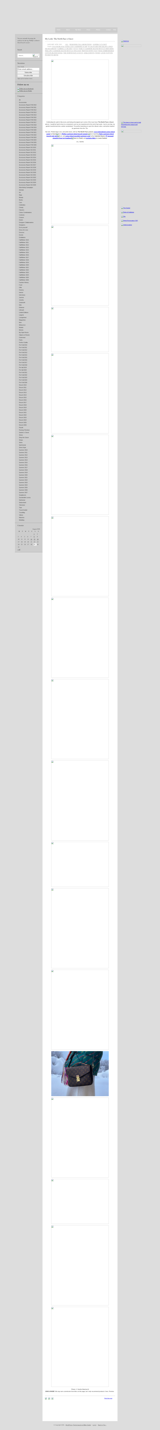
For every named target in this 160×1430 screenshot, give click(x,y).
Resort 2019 (22, 407)
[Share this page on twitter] (53, 1399)
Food (20, 285)
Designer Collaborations (26, 222)
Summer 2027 (23, 492)
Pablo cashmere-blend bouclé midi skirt (96, 49)
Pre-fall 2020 (23, 370)
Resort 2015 (22, 397)
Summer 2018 (23, 470)
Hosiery (21, 290)
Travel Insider (23, 510)
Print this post (108, 1398)
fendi (97, 53)
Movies (21, 330)
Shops (21, 440)
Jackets (21, 297)
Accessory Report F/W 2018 (27, 125)
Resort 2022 (22, 415)
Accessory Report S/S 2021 (27, 175)
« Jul (19, 549)
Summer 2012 (23, 455)
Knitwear (21, 307)
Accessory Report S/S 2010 (27, 147)
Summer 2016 (23, 465)
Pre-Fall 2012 (23, 350)
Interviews (22, 295)
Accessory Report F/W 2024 (27, 140)
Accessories (23, 102)
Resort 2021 (22, 412)
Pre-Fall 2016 (23, 360)
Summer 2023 (23, 482)
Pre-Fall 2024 (23, 380)
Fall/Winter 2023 (24, 272)
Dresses (21, 232)
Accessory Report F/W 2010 (27, 105)
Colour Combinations (25, 212)
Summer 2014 (23, 460)
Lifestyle (21, 310)
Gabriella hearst (64, 49)
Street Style (22, 447)
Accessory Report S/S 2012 (27, 152)
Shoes (21, 435)
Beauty (21, 197)
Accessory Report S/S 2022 (27, 177)
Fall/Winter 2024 (24, 275)
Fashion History (24, 282)
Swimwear (22, 500)
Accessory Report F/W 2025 (27, 142)
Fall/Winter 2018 (24, 260)
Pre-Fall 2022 (23, 375)
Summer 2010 (23, 450)
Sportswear (22, 445)
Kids (20, 305)
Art (20, 192)
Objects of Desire (24, 335)
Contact (108, 30)
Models (21, 327)
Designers (22, 225)
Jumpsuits (22, 302)
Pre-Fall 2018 (23, 365)
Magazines (22, 320)
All (19, 100)
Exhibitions (22, 237)
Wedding (21, 520)
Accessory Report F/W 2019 (27, 127)
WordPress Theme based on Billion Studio (78, 1425)
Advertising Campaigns (26, 187)
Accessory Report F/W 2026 (27, 145)
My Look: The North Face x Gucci (59, 38)
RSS (114, 30)
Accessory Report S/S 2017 (27, 165)
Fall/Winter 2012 (24, 245)
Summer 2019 (23, 472)
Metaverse (22, 325)
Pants (20, 340)
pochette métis (51, 55)
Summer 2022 (23, 480)
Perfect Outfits (23, 342)
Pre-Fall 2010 (23, 345)
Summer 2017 (23, 467)
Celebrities (22, 205)
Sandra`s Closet (24, 432)
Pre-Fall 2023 (23, 377)
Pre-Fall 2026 (23, 382)
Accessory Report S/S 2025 (27, 185)
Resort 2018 (22, 405)
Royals (21, 427)
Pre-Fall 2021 (23, 372)
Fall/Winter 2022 (24, 270)
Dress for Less (23, 230)
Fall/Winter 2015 (24, 252)
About (68, 30)
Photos (98, 30)
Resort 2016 (22, 400)
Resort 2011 (22, 387)
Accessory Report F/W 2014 (27, 115)
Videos (21, 515)
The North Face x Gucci (73, 53)
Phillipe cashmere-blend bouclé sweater (63, 51)
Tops (20, 507)
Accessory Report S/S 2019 (27, 170)
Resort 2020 (22, 410)
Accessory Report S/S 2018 (27, 167)
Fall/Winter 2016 (24, 255)
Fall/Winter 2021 (24, 267)
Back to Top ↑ (102, 1425)
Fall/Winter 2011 (24, 242)
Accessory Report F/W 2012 (27, 110)
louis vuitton (107, 53)
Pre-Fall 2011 (23, 347)
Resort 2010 (22, 385)
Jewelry (21, 300)
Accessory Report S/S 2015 (27, 160)
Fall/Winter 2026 (24, 280)
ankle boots (89, 53)
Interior (21, 292)
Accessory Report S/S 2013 (27, 155)
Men (20, 322)
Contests (21, 215)
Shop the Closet (24, 437)
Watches (21, 517)
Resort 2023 (22, 417)
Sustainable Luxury (25, 497)
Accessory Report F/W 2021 (27, 132)
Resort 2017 (22, 402)
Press (88, 30)
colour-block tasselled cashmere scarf (77, 136)
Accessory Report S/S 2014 (27, 157)
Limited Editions (23, 312)
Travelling (22, 512)
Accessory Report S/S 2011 (27, 150)
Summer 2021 (23, 477)
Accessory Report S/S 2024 (27, 182)
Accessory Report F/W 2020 (27, 130)
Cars (20, 202)
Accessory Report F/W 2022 (27, 135)
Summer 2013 (23, 457)
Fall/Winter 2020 (24, 265)
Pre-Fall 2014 (23, 355)
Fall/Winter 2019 (24, 262)
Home (58, 30)
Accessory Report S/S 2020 (27, 172)
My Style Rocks (24, 332)
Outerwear (22, 337)
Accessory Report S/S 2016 (27, 162)
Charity (21, 207)
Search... (21, 55)
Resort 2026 (22, 425)
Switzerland (22, 502)
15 (34, 539)
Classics (21, 210)
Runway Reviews (24, 430)
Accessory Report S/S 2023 (27, 180)
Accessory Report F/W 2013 (27, 112)
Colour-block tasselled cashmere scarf (69, 47)
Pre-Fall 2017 (23, 362)
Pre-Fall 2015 (23, 357)
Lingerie (21, 315)
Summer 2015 (23, 462)
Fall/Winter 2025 (24, 277)
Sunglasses (22, 495)
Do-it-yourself (23, 227)
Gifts (20, 287)
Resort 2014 (22, 395)
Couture (21, 217)
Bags (20, 195)
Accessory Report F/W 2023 (27, 137)
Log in (94, 1425)
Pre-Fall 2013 (23, 352)
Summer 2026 (23, 490)
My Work (78, 30)
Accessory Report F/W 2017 (27, 122)
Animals (21, 190)
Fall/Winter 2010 (24, 240)
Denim (21, 220)
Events (21, 235)
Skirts (20, 442)
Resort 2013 (22, 392)
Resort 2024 (22, 420)
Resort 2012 (22, 390)
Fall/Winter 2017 (24, 257)
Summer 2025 (23, 487)
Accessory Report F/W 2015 (27, 117)
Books (21, 200)
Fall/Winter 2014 (24, 250)
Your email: (21, 67)
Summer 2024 (23, 485)
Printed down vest (90, 51)
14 (31, 539)
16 (37, 539)
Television (22, 505)
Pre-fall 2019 (23, 367)
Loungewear (22, 317)
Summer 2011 (23, 452)
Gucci (75, 49)
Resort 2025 (22, 422)
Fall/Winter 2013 (24, 247)
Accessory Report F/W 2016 (27, 120)
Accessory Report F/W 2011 (27, 107)
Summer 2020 (23, 475)
